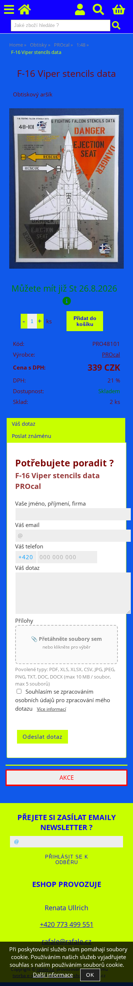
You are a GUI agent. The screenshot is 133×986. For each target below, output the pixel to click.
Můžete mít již (64, 288)
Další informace (53, 975)
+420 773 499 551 (66, 924)
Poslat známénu (31, 435)
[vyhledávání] (102, 12)
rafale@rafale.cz (66, 941)
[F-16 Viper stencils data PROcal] (66, 188)
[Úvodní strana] (28, 12)
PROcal (111, 354)
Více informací (51, 709)
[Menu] (9, 10)
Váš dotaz (23, 423)
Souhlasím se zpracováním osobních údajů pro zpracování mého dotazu (62, 700)
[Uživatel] (84, 12)
